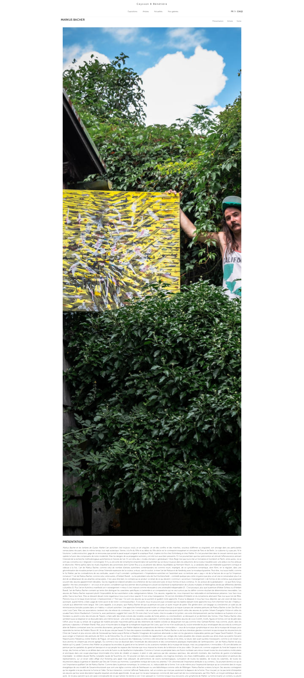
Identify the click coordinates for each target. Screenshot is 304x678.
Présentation (217, 21)
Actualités (158, 11)
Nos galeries (173, 11)
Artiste (230, 21)
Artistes (146, 11)
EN (235, 11)
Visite (239, 21)
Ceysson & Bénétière (152, 4)
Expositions (132, 11)
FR (232, 11)
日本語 (240, 11)
